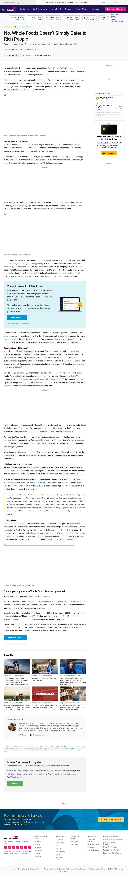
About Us (38, 842)
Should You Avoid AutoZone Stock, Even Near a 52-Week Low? (45, 706)
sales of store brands (63, 273)
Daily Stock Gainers (114, 19)
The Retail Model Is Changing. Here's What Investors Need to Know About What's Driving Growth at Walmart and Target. (73, 681)
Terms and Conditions (98, 869)
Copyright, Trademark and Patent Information (73, 869)
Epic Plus (58, 848)
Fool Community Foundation (112, 850)
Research (38, 848)
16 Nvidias (64, 766)
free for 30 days (69, 748)
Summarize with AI (43, 55)
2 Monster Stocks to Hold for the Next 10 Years (44, 679)
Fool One (58, 854)
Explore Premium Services (24, 27)
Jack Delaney (18, 703)
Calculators (91, 847)
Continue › (15, 784)
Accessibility (105, 2)
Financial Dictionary (94, 850)
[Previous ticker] (6, 18)
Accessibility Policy (50, 869)
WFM (62, 68)
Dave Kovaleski (47, 675)
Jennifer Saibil (75, 675)
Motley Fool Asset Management (113, 839)
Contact (37, 854)
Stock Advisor (60, 842)
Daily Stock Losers (117, 21)
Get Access (98, 109)
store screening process (73, 474)
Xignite (19, 853)
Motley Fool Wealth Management (109, 843)
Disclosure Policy (35, 869)
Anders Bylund (47, 703)
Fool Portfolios (60, 851)
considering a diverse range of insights (39, 750)
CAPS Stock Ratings (91, 840)
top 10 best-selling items (44, 267)
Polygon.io (27, 853)
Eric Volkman (18, 675)
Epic (57, 845)
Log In (116, 2)
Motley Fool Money (59, 858)
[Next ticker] (107, 18)
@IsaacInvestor (38, 735)
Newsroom (38, 851)
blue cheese (79, 71)
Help (124, 2)
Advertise (38, 857)
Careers (37, 845)
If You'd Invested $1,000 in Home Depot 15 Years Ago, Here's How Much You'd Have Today (72, 707)
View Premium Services (111, 820)
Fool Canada (74, 845)
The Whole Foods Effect (35, 483)
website (72, 376)
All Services (59, 839)
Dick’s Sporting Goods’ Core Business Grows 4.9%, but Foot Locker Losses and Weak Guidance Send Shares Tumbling (16, 681)
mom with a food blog (48, 533)
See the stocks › (17, 317)
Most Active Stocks (115, 15)
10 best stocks (76, 601)
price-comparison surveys (14, 336)
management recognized (22, 263)
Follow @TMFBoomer (67, 730)
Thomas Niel (75, 703)
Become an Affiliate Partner (112, 853)
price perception (30, 148)
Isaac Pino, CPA (12, 50)
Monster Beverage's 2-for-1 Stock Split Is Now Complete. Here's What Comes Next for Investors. (17, 707)
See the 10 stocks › (15, 637)
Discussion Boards (93, 844)
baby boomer (80, 533)
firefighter (32, 533)
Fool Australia (75, 842)
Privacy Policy (22, 869)
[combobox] (18, 2)
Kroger (7, 339)
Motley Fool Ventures (110, 847)
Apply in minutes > (109, 153)
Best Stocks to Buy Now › (115, 9)
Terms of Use (10, 869)
